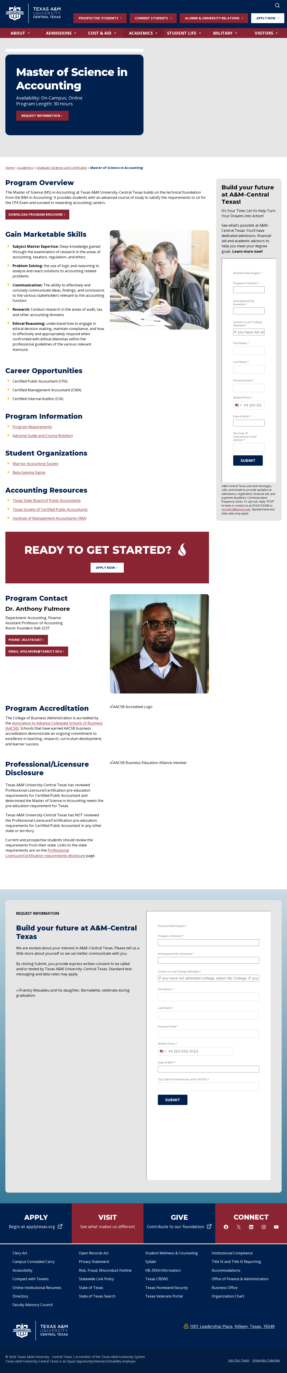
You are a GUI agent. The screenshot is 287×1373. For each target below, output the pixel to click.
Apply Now (266, 18)
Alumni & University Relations (212, 18)
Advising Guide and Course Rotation (43, 435)
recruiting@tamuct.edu (236, 509)
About (18, 33)
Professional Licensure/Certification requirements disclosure (45, 853)
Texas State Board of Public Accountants (47, 500)
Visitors (264, 33)
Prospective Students (98, 18)
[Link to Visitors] (108, 1223)
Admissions (59, 33)
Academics (141, 33)
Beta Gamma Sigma (29, 472)
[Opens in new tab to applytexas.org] (36, 1223)
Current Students (151, 18)
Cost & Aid (99, 33)
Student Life (181, 33)
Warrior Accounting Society (35, 463)
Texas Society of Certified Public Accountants (50, 509)
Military (223, 33)
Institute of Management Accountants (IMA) (50, 518)
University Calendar (266, 1360)
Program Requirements (32, 426)
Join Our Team (238, 1360)
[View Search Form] (277, 5)
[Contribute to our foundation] (179, 1223)
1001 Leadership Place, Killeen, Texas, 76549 (232, 1326)
